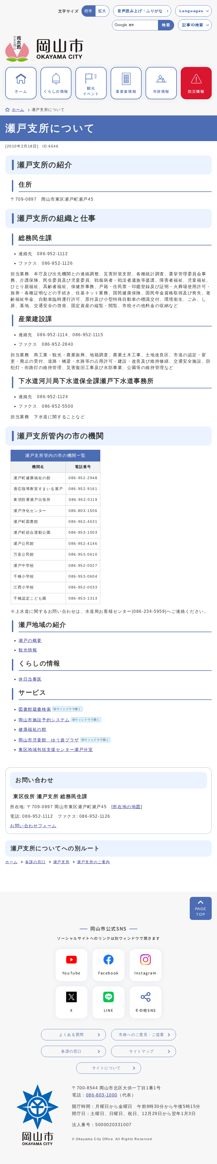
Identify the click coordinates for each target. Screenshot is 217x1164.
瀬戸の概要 (30, 640)
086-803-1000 (101, 1095)
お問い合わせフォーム (33, 826)
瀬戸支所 (61, 862)
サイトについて (106, 1068)
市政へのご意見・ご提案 (141, 1034)
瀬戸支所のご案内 (93, 862)
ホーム (18, 110)
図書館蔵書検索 (50, 709)
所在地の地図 (127, 807)
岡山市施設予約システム (59, 720)
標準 (88, 11)
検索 (166, 25)
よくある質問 (71, 1034)
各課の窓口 (35, 862)
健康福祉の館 (33, 729)
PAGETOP (200, 911)
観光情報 (28, 650)
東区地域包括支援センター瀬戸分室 (56, 749)
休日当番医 (30, 679)
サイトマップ (141, 1051)
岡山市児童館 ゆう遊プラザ (64, 740)
